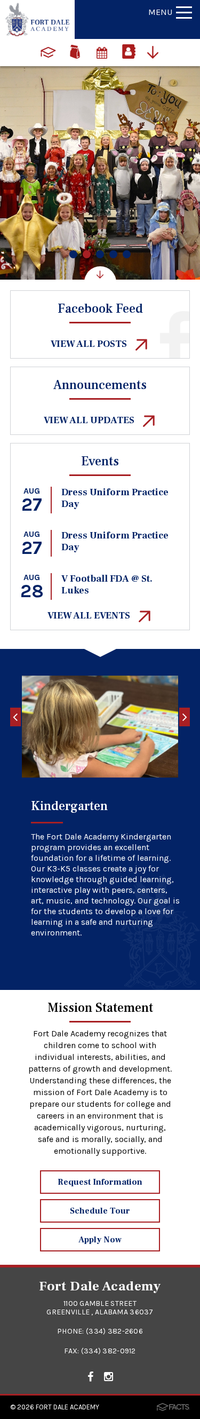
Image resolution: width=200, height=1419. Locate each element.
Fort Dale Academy (67, 1407)
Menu (160, 12)
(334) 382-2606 (114, 1331)
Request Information (100, 1182)
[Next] (184, 717)
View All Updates (90, 420)
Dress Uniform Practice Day (115, 498)
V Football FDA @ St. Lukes (107, 585)
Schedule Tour (100, 1211)
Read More (68, 962)
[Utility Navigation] (156, 51)
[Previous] (15, 717)
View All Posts (90, 344)
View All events (89, 615)
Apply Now (100, 1239)
